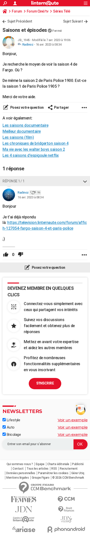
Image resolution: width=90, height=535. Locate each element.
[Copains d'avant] (23, 519)
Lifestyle (13, 420)
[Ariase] (23, 529)
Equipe (40, 464)
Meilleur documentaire (21, 131)
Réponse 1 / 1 (13, 181)
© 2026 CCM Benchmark (68, 477)
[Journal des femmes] (23, 499)
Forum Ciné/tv (37, 11)
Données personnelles (20, 473)
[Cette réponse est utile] (5, 255)
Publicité (78, 464)
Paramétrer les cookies (53, 473)
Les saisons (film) (18, 137)
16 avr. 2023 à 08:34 (49, 44)
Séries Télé (61, 11)
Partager (61, 107)
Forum (17, 11)
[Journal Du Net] (23, 509)
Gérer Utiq (77, 473)
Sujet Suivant (73, 21)
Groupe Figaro (41, 477)
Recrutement (69, 468)
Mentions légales (17, 477)
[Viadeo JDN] (66, 519)
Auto (10, 427)
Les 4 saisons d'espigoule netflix (30, 155)
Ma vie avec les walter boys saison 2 (33, 149)
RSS (54, 468)
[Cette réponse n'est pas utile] (20, 255)
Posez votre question (27, 107)
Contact (18, 468)
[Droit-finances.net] (66, 509)
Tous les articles (37, 468)
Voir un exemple (73, 420)
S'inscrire (45, 383)
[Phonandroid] (66, 529)
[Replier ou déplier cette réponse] (85, 181)
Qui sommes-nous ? (19, 464)
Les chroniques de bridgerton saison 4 (35, 143)
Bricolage (13, 434)
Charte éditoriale (58, 464)
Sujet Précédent (19, 21)
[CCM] (66, 499)
